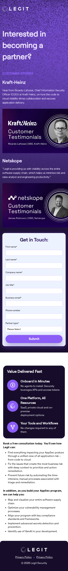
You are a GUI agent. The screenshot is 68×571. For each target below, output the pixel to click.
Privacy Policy (23, 557)
